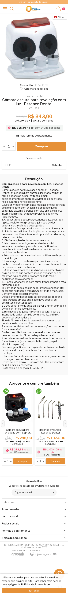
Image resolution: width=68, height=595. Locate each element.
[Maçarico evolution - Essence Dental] (50, 426)
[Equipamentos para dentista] (33, 8)
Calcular (57, 165)
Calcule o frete (34, 158)
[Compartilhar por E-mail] (46, 85)
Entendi (34, 590)
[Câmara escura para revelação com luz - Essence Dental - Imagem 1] (34, 48)
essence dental (34, 96)
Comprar (41, 146)
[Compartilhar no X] (42, 85)
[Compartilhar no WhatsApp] (39, 85)
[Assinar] (53, 492)
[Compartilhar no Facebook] (36, 85)
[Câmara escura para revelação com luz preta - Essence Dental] (17, 426)
